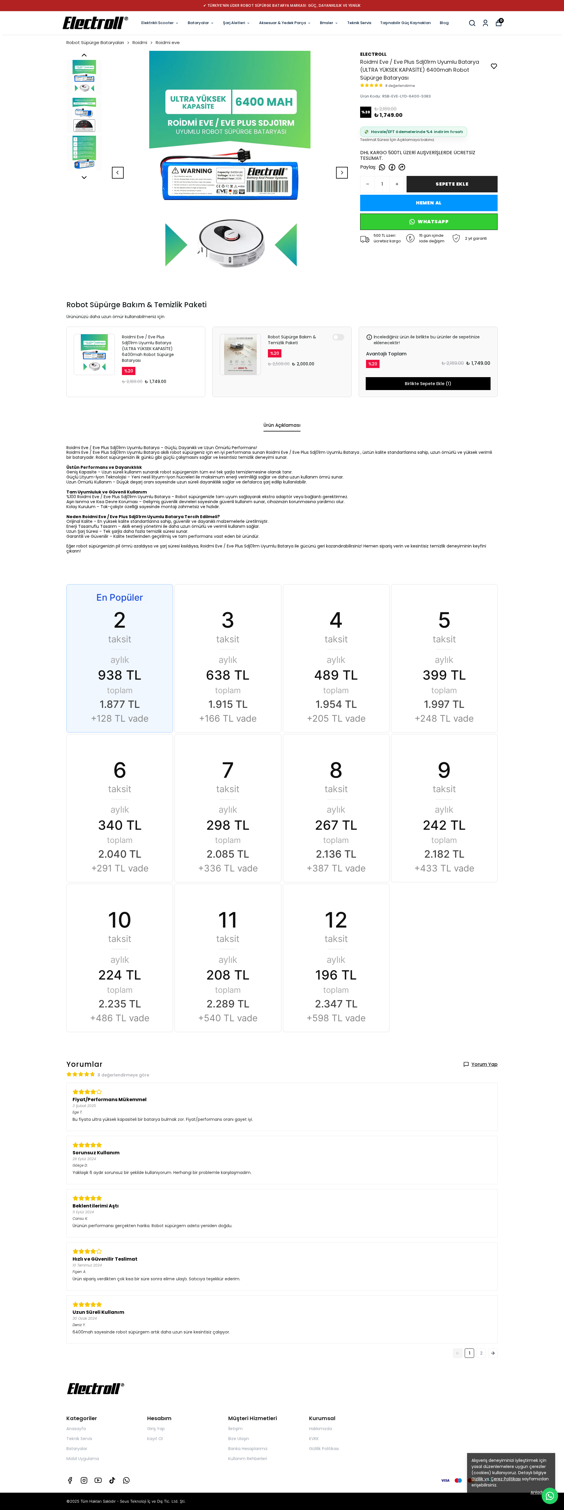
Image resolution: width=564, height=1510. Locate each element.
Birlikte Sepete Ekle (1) (428, 384)
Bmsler (326, 23)
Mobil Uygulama (82, 1459)
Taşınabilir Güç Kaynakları (405, 23)
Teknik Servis (359, 23)
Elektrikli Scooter (157, 23)
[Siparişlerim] (485, 23)
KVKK (314, 1439)
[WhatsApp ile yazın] (550, 1496)
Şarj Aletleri (234, 23)
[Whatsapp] (126, 1480)
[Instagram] (84, 1480)
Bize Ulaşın (238, 1439)
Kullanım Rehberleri (247, 1459)
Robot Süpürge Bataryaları (95, 42)
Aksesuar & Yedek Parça (282, 23)
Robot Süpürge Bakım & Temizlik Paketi (292, 340)
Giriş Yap (156, 1429)
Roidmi (139, 42)
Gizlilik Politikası (324, 1449)
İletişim (235, 1429)
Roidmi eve (168, 42)
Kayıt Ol (155, 1439)
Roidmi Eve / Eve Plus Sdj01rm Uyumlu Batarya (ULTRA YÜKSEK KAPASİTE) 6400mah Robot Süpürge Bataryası (148, 348)
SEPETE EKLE (452, 184)
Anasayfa (76, 1429)
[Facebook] (69, 1480)
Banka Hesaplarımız (248, 1449)
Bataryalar (198, 23)
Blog (444, 23)
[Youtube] (98, 1480)
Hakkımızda (320, 1429)
